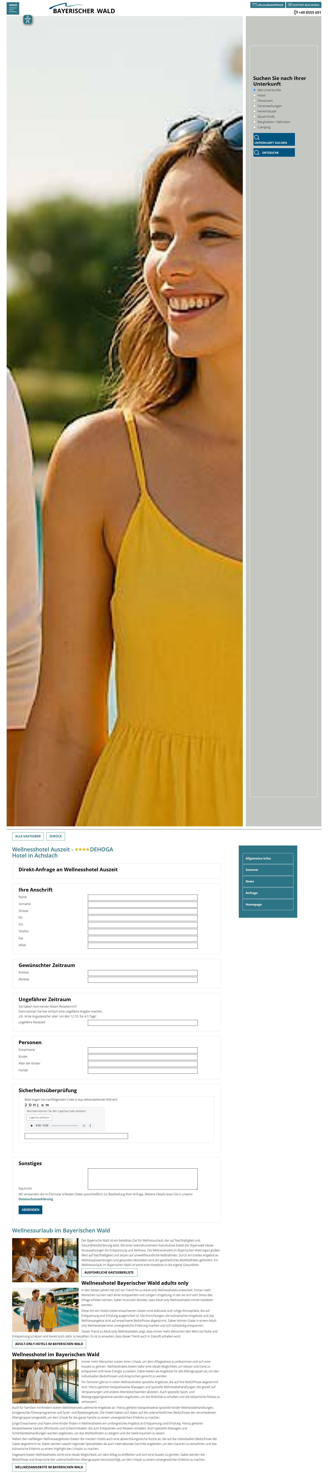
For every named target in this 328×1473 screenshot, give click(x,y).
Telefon (24, 931)
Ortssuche (270, 153)
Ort (21, 924)
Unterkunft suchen (271, 142)
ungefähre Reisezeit (32, 1022)
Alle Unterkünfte (269, 90)
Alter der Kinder (29, 1063)
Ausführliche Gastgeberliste (109, 1272)
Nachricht (25, 1188)
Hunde (23, 1070)
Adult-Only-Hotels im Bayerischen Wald (49, 1344)
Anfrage (252, 893)
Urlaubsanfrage (270, 5)
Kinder (23, 1056)
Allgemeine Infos (258, 858)
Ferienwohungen (270, 106)
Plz (20, 917)
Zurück (56, 836)
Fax (21, 938)
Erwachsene (27, 1050)
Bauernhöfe (266, 116)
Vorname (25, 904)
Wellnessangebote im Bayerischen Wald (49, 1467)
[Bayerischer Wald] (82, 12)
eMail (22, 945)
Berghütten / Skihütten (274, 122)
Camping (264, 127)
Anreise (24, 972)
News (250, 881)
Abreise (24, 979)
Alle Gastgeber (28, 836)
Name (23, 897)
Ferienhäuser (267, 111)
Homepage (254, 904)
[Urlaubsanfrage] (254, 5)
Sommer (252, 870)
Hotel (261, 95)
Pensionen (265, 100)
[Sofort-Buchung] (290, 5)
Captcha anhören (39, 1117)
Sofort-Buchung (306, 5)
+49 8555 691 (310, 12)
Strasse (23, 911)
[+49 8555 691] (296, 12)
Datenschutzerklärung (36, 1199)
